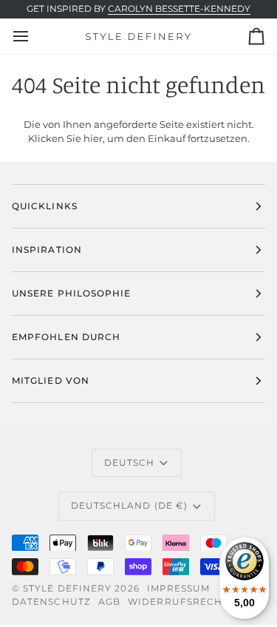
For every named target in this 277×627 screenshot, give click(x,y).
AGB (109, 601)
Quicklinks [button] (45, 205)
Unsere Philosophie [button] (71, 293)
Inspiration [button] (47, 249)
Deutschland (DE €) (129, 505)
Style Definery (67, 588)
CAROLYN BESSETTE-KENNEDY (179, 9)
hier (93, 138)
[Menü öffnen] (34, 36)
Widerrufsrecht (178, 601)
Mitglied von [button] (50, 380)
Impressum (179, 588)
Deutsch (129, 462)
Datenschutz (51, 601)
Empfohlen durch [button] (66, 336)
